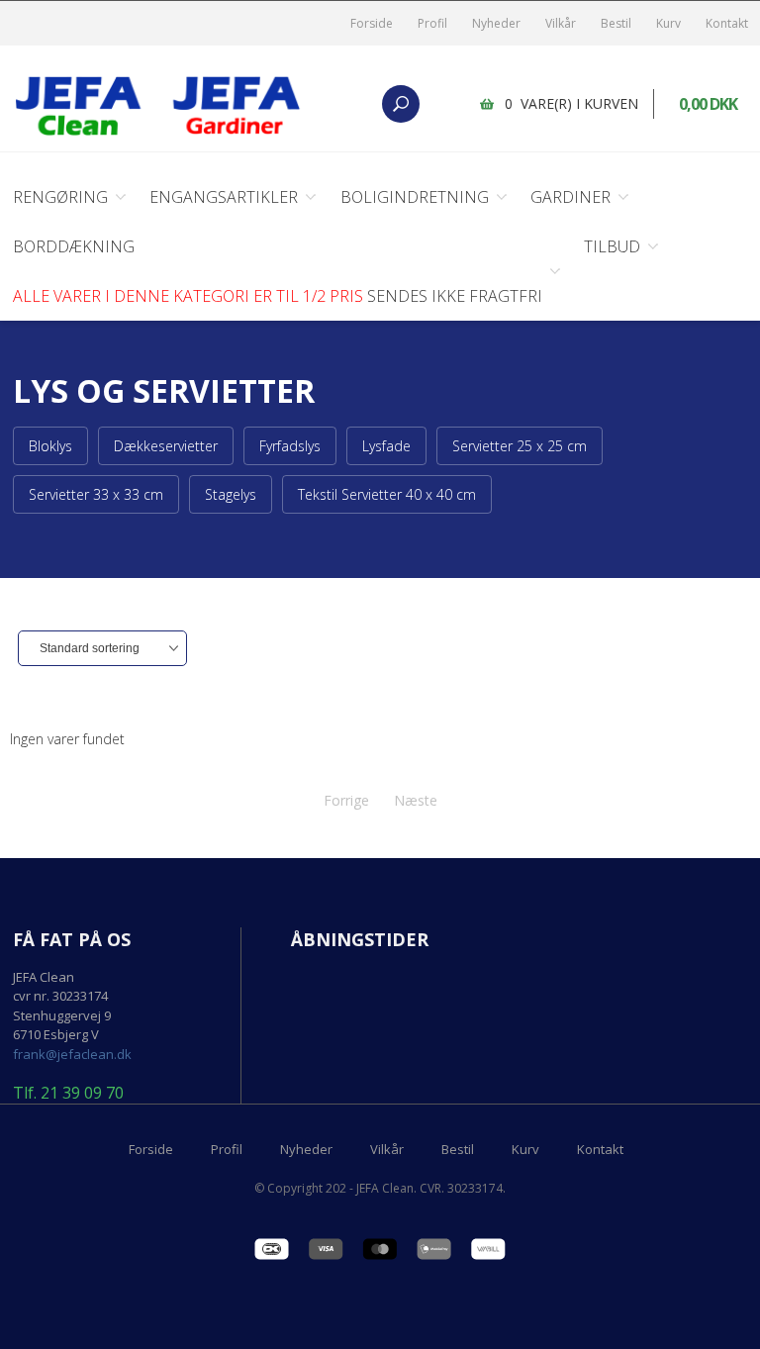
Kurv (668, 23)
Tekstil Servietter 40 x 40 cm (387, 494)
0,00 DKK (708, 104)
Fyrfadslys (290, 445)
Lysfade (386, 445)
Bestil (616, 23)
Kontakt (727, 23)
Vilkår (560, 23)
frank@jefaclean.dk (72, 1054)
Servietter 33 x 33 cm (96, 494)
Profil (432, 23)
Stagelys (230, 494)
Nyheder (496, 23)
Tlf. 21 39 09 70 (68, 1094)
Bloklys (50, 445)
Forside (371, 23)
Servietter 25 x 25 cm (519, 445)
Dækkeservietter (166, 445)
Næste (415, 800)
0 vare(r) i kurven (571, 103)
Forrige (346, 800)
